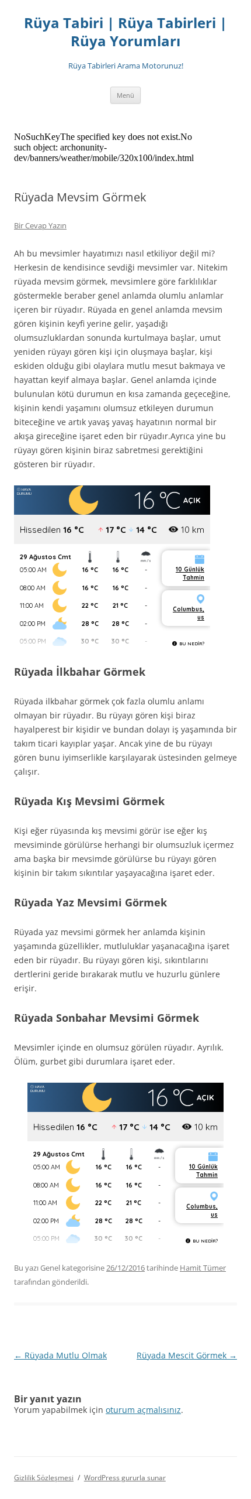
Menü (125, 95)
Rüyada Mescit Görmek (187, 1355)
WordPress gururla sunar (125, 1478)
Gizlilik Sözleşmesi (44, 1478)
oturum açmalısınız (143, 1409)
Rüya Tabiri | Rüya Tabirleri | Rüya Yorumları (125, 32)
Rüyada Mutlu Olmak (60, 1355)
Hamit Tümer (203, 1267)
